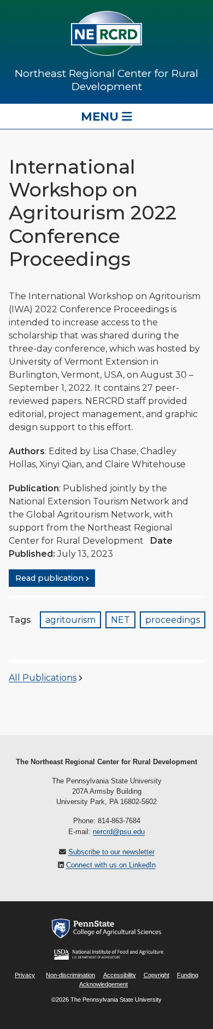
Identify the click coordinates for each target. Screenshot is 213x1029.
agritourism (70, 620)
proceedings (172, 620)
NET (120, 620)
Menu (101, 116)
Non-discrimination (70, 975)
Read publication (49, 578)
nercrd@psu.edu (119, 832)
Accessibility (119, 975)
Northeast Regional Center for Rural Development (106, 80)
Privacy (25, 975)
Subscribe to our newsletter (111, 852)
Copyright (156, 975)
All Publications (42, 678)
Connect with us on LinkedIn (111, 865)
